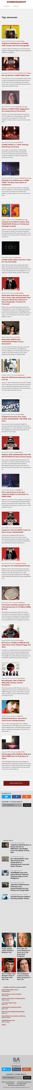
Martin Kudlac (19, 293)
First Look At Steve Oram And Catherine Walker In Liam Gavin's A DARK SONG (15, 494)
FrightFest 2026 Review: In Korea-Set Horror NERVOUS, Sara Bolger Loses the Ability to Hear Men (21, 848)
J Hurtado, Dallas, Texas (9, 1003)
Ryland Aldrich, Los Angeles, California (13, 1016)
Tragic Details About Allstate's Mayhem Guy (8, 950)
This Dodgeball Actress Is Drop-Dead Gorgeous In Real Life (24, 976)
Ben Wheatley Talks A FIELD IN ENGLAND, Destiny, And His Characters (13, 683)
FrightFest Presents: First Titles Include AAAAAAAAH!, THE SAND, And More (16, 419)
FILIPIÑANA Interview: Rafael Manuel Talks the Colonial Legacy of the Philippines (20, 875)
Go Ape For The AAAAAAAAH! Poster (16, 566)
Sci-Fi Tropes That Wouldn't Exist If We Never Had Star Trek (8, 976)
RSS (27, 1069)
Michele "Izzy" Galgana (25, 73)
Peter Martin (19, 142)
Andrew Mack (20, 41)
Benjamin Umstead (21, 563)
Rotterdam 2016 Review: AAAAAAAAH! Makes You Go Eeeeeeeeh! (12, 341)
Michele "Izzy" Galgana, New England (13, 1011)
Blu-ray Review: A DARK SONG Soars (16, 75)
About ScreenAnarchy (8, 1082)
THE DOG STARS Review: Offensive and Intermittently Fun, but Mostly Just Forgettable (20, 887)
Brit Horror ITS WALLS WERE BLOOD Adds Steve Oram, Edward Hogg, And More (16, 645)
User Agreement (21, 1083)
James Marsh (20, 375)
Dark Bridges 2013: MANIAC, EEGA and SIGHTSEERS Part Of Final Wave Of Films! (16, 756)
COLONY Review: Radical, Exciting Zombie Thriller (20, 897)
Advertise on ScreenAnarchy (16, 1085)
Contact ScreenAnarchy (24, 1082)
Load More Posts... (16, 783)
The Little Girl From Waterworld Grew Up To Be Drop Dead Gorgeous (23, 952)
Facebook (17, 1069)
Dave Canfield (21, 678)
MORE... (4, 1024)
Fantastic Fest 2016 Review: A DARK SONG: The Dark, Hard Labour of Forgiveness (15, 182)
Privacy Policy (10, 1083)
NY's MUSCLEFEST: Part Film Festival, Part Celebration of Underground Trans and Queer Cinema (20, 862)
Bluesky (7, 1069)
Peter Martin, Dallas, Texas (10, 989)
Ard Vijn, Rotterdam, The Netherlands (13, 998)
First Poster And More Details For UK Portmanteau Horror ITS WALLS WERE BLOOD (16, 607)
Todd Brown (18, 257)
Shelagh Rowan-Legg (21, 106)
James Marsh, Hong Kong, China (11, 1007)
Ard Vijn (17, 337)
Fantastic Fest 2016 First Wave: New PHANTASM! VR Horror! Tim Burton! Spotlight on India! (15, 224)
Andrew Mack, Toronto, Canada (11, 994)
